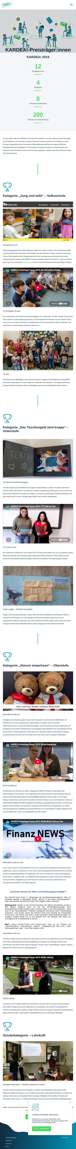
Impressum (8, 1143)
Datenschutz (9, 1140)
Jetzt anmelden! (41, 1128)
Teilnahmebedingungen (11, 1137)
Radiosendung (27, 262)
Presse (7, 1146)
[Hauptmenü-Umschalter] (71, 5)
